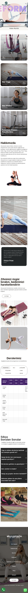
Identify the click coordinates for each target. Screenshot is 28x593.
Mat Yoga (7, 210)
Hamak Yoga (20, 210)
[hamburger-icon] (25, 4)
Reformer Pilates (7, 227)
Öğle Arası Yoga (20, 227)
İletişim (6, 296)
